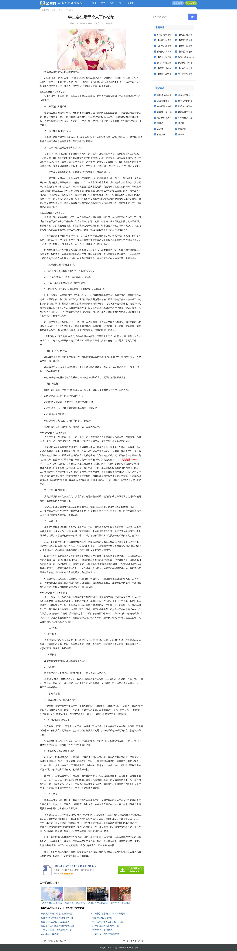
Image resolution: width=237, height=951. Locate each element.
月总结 (181, 123)
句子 (121, 3)
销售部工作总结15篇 (102, 918)
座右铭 (181, 134)
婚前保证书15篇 (185, 112)
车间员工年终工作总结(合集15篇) (57, 913)
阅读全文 (99, 23)
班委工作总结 (136, 941)
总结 (103, 3)
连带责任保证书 (164, 101)
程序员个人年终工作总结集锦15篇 (57, 926)
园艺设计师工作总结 (57, 941)
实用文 (130, 3)
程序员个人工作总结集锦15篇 (55, 922)
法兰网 (114, 948)
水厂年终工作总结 (50, 934)
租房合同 (161, 134)
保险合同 (182, 129)
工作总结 (70, 10)
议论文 (160, 129)
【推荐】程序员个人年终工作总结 (108, 913)
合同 (112, 3)
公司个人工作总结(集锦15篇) (106, 934)
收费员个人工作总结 (102, 930)
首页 (94, 3)
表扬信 (160, 123)
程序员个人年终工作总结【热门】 (57, 918)
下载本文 (109, 23)
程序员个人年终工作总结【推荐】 (108, 922)
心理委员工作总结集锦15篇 (105, 926)
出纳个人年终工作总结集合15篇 (56, 930)
